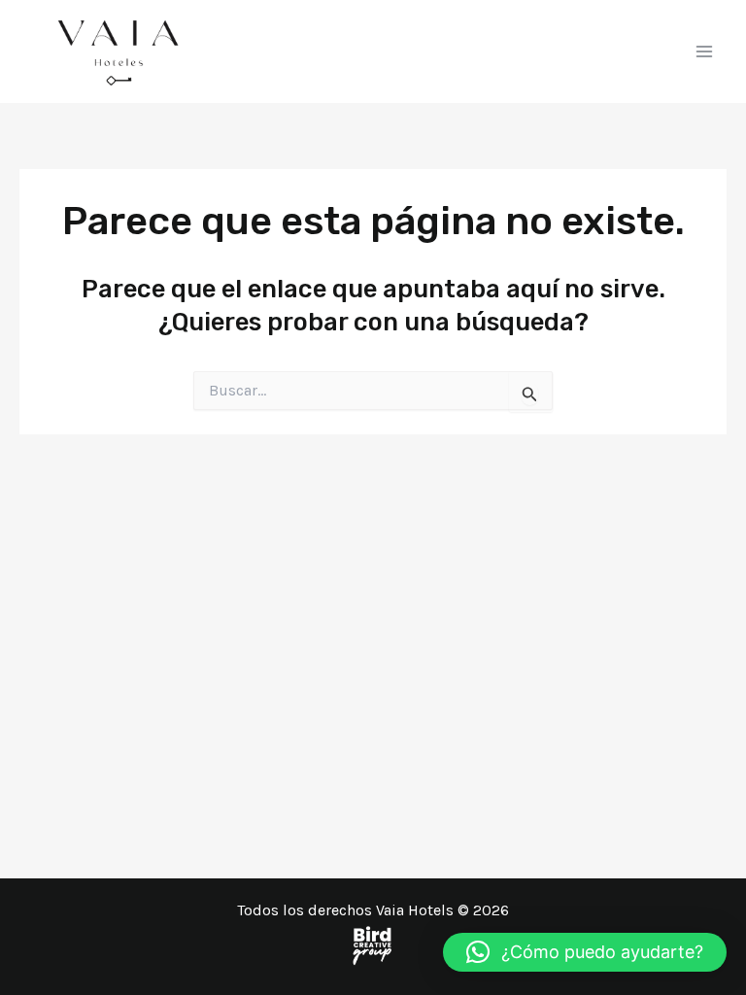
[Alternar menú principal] (705, 51)
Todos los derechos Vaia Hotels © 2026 (373, 910)
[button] (585, 952)
